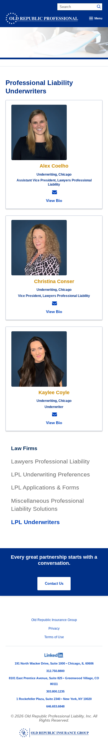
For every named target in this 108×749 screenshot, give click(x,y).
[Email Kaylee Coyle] (54, 414)
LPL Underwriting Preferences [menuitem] (50, 474)
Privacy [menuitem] (54, 628)
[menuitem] (54, 655)
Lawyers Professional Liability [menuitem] (50, 461)
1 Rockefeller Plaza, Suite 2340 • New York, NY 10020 (54, 699)
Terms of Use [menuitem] (54, 637)
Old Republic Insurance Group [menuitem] (54, 620)
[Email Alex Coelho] (54, 192)
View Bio (54, 200)
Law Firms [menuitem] (24, 448)
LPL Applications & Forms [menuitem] (45, 487)
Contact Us (54, 583)
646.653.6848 (55, 706)
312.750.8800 (55, 671)
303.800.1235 (55, 691)
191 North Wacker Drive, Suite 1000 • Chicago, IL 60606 (54, 663)
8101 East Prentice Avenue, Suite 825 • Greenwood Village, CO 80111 (54, 681)
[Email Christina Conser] (54, 303)
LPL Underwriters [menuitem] (35, 522)
